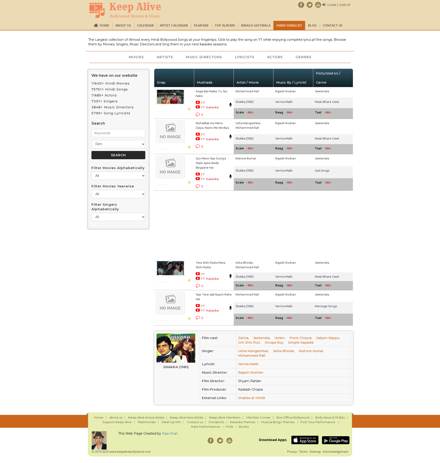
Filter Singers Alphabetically (105, 207)
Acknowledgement (335, 451)
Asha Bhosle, (244, 262)
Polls (229, 426)
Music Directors (204, 57)
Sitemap (315, 451)
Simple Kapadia (301, 342)
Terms (303, 451)
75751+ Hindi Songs (109, 89)
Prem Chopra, (300, 338)
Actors (275, 57)
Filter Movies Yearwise (112, 186)
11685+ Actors (104, 95)
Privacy (292, 451)
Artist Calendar (174, 25)
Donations (216, 422)
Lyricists (244, 57)
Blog (312, 25)
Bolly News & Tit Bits (330, 417)
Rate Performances (205, 426)
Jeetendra (322, 91)
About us (123, 25)
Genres (303, 57)
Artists (165, 57)
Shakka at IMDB (251, 398)
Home (104, 25)
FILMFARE (201, 25)
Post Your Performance (317, 422)
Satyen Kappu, (328, 338)
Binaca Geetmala (255, 25)
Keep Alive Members (224, 417)
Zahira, (243, 338)
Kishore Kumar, (311, 351)
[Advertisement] (212, 224)
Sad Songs (322, 170)
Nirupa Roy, (274, 342)
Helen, (280, 338)
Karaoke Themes (242, 422)
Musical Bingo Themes (277, 422)
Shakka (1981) (244, 102)
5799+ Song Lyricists (110, 113)
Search (98, 123)
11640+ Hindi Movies (110, 83)
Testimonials (147, 422)
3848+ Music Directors (112, 107)
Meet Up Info (171, 422)
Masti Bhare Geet (327, 102)
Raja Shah (170, 433)
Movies (136, 57)
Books (244, 426)
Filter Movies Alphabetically (118, 168)
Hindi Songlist (289, 25)
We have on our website (114, 75)
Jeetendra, (261, 338)
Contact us (333, 25)
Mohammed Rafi (247, 91)
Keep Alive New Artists (186, 417)
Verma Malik (283, 102)
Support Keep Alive (117, 422)
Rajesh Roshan (285, 91)
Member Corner (258, 417)
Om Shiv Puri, (249, 342)
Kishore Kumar (246, 158)
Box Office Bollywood (293, 417)
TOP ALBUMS (225, 25)
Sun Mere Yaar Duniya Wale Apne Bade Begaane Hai (211, 163)
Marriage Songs (326, 306)
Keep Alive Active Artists (146, 417)
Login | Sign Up (339, 5)
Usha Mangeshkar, (248, 123)
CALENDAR (145, 25)
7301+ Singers (104, 101)
